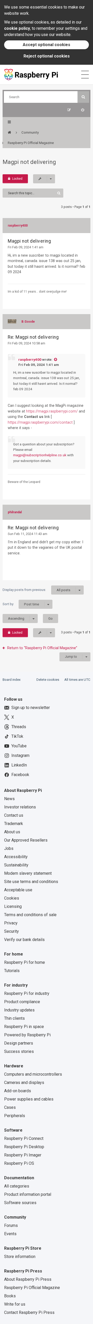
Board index (12, 680)
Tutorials (12, 970)
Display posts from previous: (36, 590)
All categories (16, 1186)
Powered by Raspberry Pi (27, 1034)
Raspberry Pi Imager (22, 1155)
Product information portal (27, 1194)
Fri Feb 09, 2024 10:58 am (26, 343)
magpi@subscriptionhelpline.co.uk (39, 455)
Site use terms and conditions (31, 881)
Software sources (20, 1202)
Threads (18, 726)
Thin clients (14, 1018)
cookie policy (17, 28)
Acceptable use (18, 889)
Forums (11, 1225)
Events (10, 1233)
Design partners (18, 1043)
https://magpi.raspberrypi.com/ (52, 411)
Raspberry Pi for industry (26, 993)
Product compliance (22, 1001)
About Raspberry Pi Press (27, 1279)
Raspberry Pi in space (24, 1026)
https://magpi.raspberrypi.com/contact (40, 422)
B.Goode (28, 321)
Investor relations (20, 807)
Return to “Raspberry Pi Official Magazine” (42, 648)
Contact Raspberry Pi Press (29, 1312)
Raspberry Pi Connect (23, 1138)
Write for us (14, 1304)
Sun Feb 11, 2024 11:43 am (27, 534)
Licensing (13, 906)
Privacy (11, 923)
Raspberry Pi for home (24, 962)
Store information (19, 1256)
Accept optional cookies (46, 44)
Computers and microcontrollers (33, 1074)
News (9, 798)
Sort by (21, 604)
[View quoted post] (55, 359)
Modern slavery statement (28, 873)
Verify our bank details (24, 939)
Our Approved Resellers (26, 840)
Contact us (13, 815)
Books (10, 1295)
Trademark (13, 823)
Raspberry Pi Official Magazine (32, 1287)
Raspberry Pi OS (19, 1163)
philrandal (15, 512)
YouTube (19, 745)
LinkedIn (19, 765)
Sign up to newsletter (30, 707)
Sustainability (16, 865)
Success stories (19, 1051)
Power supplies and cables (28, 1099)
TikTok (17, 736)
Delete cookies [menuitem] (47, 680)
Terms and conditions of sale (30, 914)
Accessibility (16, 856)
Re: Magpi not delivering (33, 337)
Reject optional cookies (47, 56)
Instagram (20, 755)
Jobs (8, 848)
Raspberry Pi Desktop (24, 1146)
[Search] (83, 97)
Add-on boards (17, 1090)
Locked (17, 178)
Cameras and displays (24, 1082)
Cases (10, 1107)
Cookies (11, 898)
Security (11, 931)
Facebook (20, 774)
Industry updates (19, 1010)
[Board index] (9, 132)
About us (12, 831)
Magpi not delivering (29, 162)
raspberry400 (18, 225)
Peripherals (14, 1115)
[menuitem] (82, 110)
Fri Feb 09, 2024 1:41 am (25, 247)
